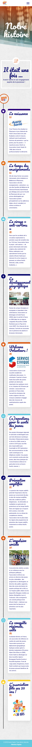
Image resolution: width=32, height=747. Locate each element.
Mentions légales (16, 744)
